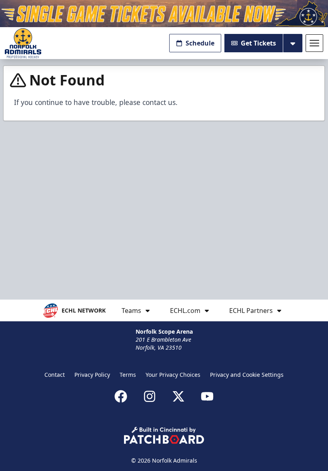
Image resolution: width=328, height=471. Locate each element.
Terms (128, 374)
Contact (54, 374)
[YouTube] (207, 396)
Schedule (200, 43)
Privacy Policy (92, 374)
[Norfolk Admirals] (23, 43)
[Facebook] (121, 396)
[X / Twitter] (178, 396)
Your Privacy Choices (173, 374)
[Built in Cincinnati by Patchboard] (164, 435)
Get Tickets (258, 43)
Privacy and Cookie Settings (247, 374)
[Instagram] (149, 396)
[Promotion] (164, 13)
